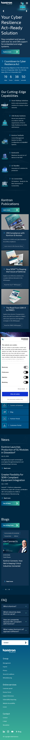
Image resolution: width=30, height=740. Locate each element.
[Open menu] (27, 3)
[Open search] (21, 3)
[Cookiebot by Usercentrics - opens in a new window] (21, 339)
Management (7, 663)
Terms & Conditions (8, 674)
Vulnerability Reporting (9, 699)
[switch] (26, 372)
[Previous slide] (3, 11)
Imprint (5, 667)
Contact (5, 718)
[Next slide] (26, 11)
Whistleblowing (7, 678)
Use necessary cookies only (15, 399)
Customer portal (7, 688)
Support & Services (8, 696)
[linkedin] (4, 732)
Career (5, 707)
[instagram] (8, 732)
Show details (21, 389)
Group (5, 658)
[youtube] (12, 732)
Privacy (5, 670)
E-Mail (5, 721)
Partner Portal (7, 692)
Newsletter (6, 725)
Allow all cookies (15, 394)
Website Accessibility (9, 703)
